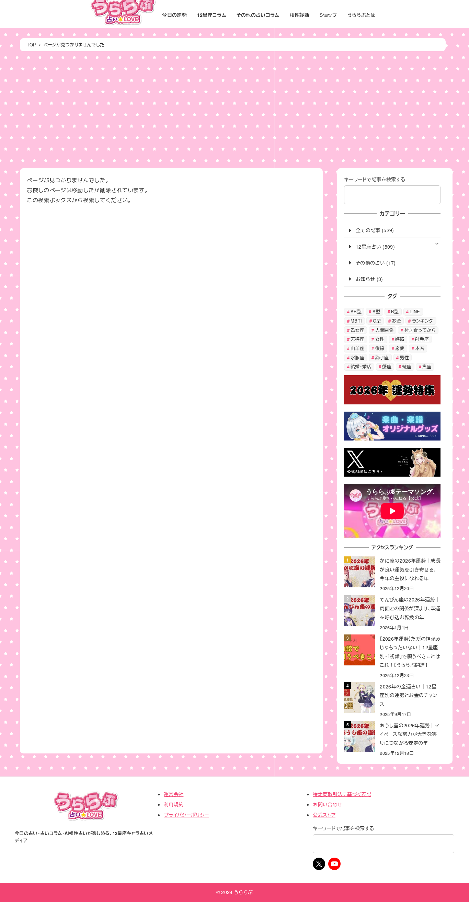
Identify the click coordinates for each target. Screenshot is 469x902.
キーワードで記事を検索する (374, 179)
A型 (376, 311)
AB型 (356, 311)
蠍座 (407, 366)
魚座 (427, 366)
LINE (415, 311)
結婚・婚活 (361, 366)
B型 (395, 311)
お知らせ (365, 278)
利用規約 (173, 804)
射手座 (422, 339)
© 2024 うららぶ (234, 892)
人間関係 (384, 330)
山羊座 (357, 348)
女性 (380, 339)
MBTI (356, 320)
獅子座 (382, 357)
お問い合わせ (327, 804)
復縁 (380, 348)
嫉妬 (399, 339)
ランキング (423, 320)
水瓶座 (357, 357)
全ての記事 (368, 230)
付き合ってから (420, 330)
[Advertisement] (233, 110)
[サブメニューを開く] (437, 243)
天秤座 (357, 339)
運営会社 (173, 794)
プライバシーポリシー (186, 814)
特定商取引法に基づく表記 (342, 794)
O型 (377, 320)
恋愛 (399, 348)
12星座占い (368, 246)
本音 (419, 348)
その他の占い (370, 262)
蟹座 (386, 366)
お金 (396, 320)
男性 (404, 357)
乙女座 (357, 330)
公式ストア (324, 814)
